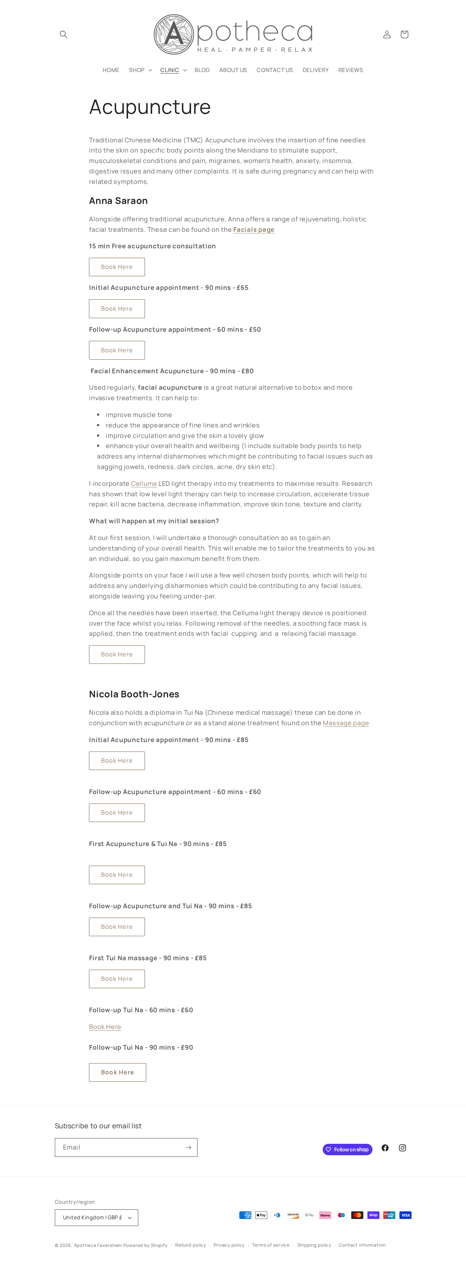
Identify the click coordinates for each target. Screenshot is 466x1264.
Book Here (117, 267)
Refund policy (190, 1245)
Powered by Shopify (145, 1245)
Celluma (144, 483)
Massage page (346, 723)
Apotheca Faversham (98, 1245)
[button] (63, 34)
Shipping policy (314, 1245)
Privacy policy (229, 1245)
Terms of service (271, 1245)
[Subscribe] (188, 1147)
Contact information (362, 1245)
